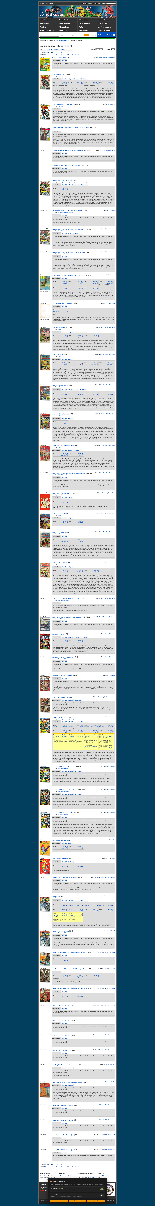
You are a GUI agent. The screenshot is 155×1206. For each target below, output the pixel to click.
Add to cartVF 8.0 (64, 904)
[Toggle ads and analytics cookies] (102, 1195)
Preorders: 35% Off (47, 30)
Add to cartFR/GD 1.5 (95, 336)
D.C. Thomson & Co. (110, 1105)
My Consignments (104, 27)
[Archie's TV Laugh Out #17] (45, 570)
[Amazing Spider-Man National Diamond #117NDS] (45, 237)
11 (61, 52)
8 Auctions (69, 50)
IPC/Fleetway (112, 952)
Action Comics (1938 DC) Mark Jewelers (63, 104)
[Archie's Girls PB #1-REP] (45, 502)
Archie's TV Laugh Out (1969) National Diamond (65, 598)
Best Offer (56, 736)
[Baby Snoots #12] (45, 866)
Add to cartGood (64, 287)
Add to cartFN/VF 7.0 (64, 282)
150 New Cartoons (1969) (59, 57)
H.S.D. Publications (110, 150)
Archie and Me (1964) (58, 355)
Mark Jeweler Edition (63, 212)
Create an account (44, 3)
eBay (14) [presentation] (70, 637)
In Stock (49, 50)
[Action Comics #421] (45, 82)
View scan (55, 83)
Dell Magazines (111, 275)
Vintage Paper (64, 27)
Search (86, 35)
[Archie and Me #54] (45, 362)
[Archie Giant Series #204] (45, 421)
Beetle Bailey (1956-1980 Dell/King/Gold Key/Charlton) (67, 1082)
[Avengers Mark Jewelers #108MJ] (45, 774)
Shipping (90, 3)
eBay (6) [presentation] (70, 450)
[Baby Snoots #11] (45, 848)
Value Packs (83, 20)
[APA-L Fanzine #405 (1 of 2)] (45, 311)
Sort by (108, 49)
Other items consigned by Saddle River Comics (90, 747)
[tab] (56, 60)
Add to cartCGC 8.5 (80, 735)
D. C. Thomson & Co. (110, 1005)
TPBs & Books (64, 23)
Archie (59, 329)
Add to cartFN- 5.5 (80, 282)
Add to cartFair (80, 540)
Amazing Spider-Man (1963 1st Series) (63, 180)
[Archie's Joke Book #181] (45, 521)
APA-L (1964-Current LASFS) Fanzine (63, 303)
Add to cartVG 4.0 (80, 83)
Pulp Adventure (61, 619)
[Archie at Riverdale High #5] (45, 393)
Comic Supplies (84, 23)
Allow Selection (78, 1200)
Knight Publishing (111, 130)
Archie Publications (110, 327)
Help (99, 3)
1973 (103, 952)
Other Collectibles (104, 30)
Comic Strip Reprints (62, 495)
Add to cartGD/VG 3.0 (64, 188)
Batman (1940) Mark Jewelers (60, 931)
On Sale (81, 27)
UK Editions (60, 254)
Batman (59, 898)
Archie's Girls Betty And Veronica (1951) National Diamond (68, 473)
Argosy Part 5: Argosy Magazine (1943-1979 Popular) (67, 617)
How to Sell (102, 20)
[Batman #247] (45, 904)
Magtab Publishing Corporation (108, 877)
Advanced (93, 35)
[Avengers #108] (45, 725)
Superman (60, 76)
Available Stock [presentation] (56, 60)
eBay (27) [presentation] (70, 721)
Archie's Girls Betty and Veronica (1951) (63, 446)
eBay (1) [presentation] (70, 332)
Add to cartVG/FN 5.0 (79, 725)
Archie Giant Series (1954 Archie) (61, 414)
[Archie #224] (45, 335)
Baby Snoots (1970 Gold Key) (60, 840)
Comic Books (64, 20)
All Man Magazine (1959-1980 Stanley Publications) (66, 165)
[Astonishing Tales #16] (45, 641)
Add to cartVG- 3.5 (95, 83)
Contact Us (112, 1200)
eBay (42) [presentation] (70, 185)
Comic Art (63, 30)
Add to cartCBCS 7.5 (95, 735)
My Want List (83, 30)
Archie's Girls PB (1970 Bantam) (61, 493)
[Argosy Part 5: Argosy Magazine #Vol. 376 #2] (45, 624)
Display (93, 49)
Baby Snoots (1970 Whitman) (60, 859)
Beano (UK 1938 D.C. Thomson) (61, 1005)
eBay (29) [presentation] (70, 900)
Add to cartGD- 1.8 (95, 287)
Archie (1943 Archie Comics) (60, 327)
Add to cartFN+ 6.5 (80, 904)
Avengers (82, 719)
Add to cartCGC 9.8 (64, 735)
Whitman (113, 858)
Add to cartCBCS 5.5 (110, 735)
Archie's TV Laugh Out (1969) (60, 562)
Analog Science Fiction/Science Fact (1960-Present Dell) (68, 275)
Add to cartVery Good (110, 282)
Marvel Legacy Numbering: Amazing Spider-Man (69, 182)
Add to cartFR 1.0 (110, 393)
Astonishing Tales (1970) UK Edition (62, 676)
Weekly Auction (63, 40)
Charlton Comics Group (109, 57)
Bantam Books (111, 493)
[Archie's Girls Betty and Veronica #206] (45, 453)
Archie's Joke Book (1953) (59, 513)
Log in (51, 3)
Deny (59, 1200)
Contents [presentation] (76, 79)
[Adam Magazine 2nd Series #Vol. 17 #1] (45, 134)
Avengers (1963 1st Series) (59, 717)
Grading (84, 3)
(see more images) (44, 291)
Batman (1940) (56, 896)
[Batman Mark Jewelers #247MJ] (45, 938)
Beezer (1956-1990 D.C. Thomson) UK (63, 1105)
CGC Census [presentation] (83, 79)
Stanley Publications (110, 165)
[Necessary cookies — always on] (102, 1189)
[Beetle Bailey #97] (45, 1090)
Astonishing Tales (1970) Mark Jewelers (63, 657)
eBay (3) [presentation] (70, 567)
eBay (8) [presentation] (70, 79)
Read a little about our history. (47, 1192)
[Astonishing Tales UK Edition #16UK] (45, 683)
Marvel (113, 180)
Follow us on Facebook (65, 1175)
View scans (56, 283)
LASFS (113, 303)
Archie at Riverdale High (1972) (61, 385)
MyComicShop (52, 14)
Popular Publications (110, 617)
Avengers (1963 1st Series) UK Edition (63, 813)
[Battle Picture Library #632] (45, 959)
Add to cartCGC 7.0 (64, 914)
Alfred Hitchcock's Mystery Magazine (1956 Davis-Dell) (67, 150)
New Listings (44, 23)
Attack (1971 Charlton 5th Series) (61, 697)
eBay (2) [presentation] (70, 359)
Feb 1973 (100, 57)
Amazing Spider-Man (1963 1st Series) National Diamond (68, 229)
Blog (94, 3)
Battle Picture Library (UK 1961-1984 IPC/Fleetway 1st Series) (69, 952)
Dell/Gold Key (112, 1082)
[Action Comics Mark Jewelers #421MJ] (45, 112)
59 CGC (56, 50)
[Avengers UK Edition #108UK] (45, 820)
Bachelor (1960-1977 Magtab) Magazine (63, 877)
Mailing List (105, 1176)
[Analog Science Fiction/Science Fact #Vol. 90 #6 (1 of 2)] (45, 283)
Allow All (96, 1200)
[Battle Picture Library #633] (45, 975)
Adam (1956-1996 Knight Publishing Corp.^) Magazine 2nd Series (71, 127)
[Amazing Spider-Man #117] (45, 188)
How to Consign (104, 23)
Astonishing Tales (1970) (59, 634)
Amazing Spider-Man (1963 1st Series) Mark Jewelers (67, 210)
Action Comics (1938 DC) (59, 74)
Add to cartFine (64, 363)
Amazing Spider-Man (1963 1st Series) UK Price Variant (68, 252)
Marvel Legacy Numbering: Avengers (66, 719)
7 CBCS (62, 50)
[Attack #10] (45, 705)
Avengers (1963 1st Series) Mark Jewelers (64, 767)
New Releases (45, 20)
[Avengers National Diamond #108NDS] (45, 797)
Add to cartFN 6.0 (80, 363)
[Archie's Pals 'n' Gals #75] (45, 540)
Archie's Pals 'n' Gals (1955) (60, 532)
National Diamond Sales (63, 231)
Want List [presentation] (64, 60)
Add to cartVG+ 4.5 (64, 83)
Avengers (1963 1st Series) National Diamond (65, 790)
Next (48, 52)
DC (114, 74)
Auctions (43, 27)
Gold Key (113, 840)
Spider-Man (88, 182)
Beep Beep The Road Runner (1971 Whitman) (65, 1065)
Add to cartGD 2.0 (65, 501)
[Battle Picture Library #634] (45, 995)
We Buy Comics (44, 1176)
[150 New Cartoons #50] (45, 64)
